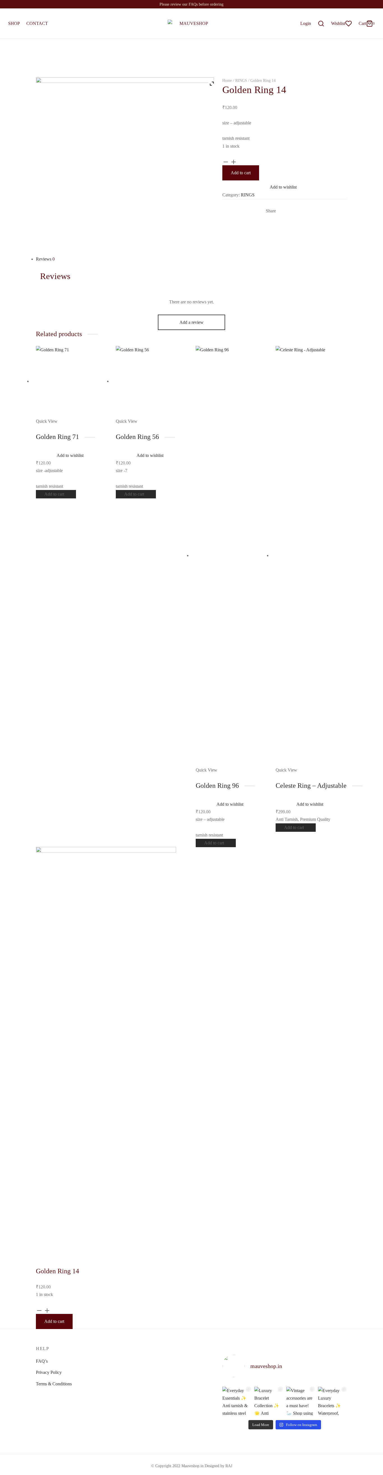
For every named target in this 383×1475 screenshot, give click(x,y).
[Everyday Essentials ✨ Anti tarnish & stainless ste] (237, 1400)
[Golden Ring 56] (151, 381)
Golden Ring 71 (57, 436)
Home (227, 80)
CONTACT (37, 23)
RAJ (228, 1466)
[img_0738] (125, 165)
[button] (56, 494)
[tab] (191, 259)
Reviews (45, 259)
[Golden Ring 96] (231, 555)
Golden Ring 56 (137, 436)
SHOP (14, 23)
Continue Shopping (293, 59)
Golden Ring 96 (217, 785)
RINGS (241, 80)
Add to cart (241, 172)
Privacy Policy (49, 1372)
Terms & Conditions (54, 1383)
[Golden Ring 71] (71, 381)
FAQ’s (42, 1361)
